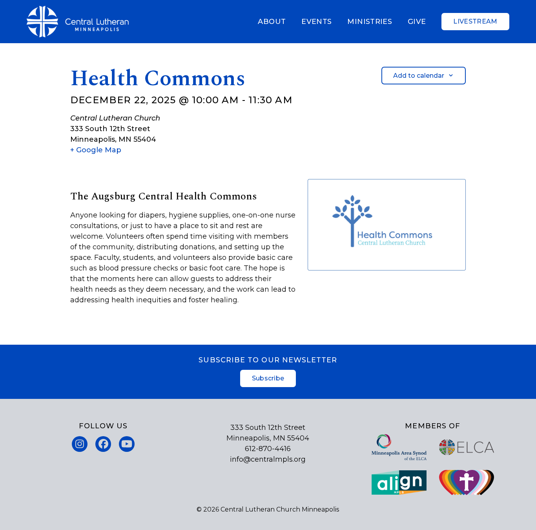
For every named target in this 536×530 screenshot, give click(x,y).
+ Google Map (95, 150)
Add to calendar (418, 75)
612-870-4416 (268, 448)
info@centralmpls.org (268, 459)
